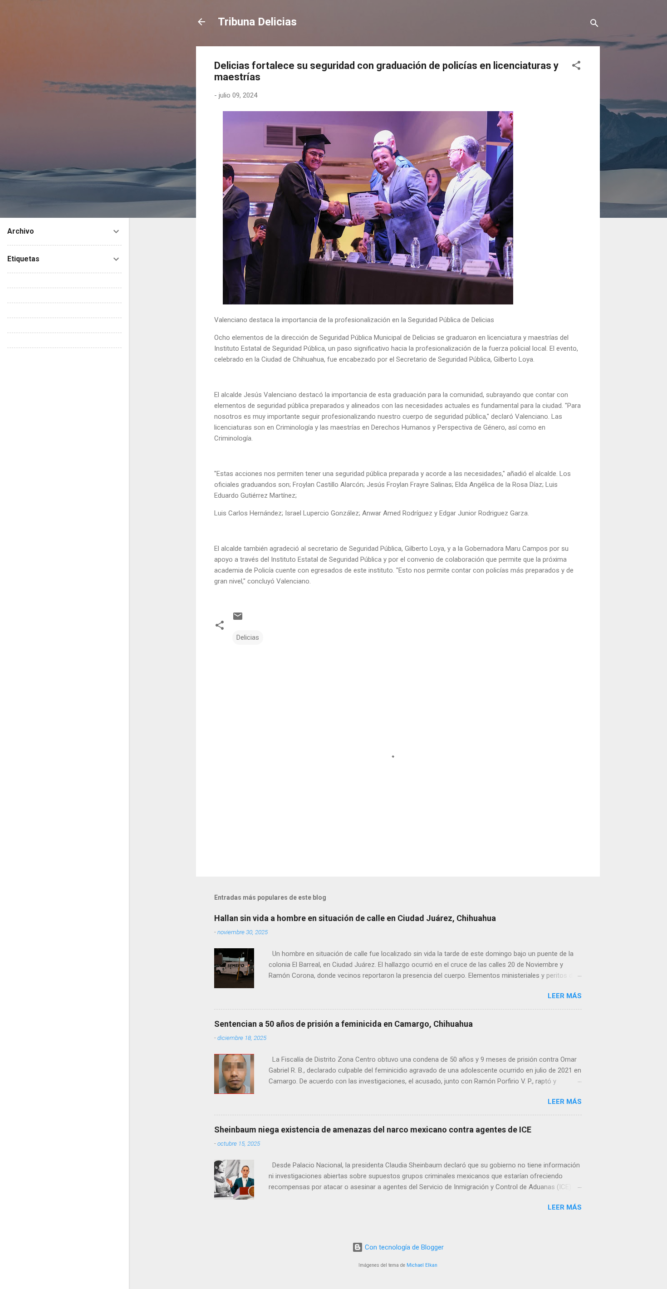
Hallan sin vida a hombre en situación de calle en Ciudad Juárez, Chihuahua (355, 918)
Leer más (565, 996)
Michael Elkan (422, 1265)
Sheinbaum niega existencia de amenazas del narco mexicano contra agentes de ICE (372, 1129)
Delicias (247, 637)
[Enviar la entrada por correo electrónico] (237, 619)
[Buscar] (594, 25)
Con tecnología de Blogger (403, 1247)
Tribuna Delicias (257, 21)
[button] (576, 67)
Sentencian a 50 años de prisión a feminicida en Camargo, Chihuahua (343, 1024)
